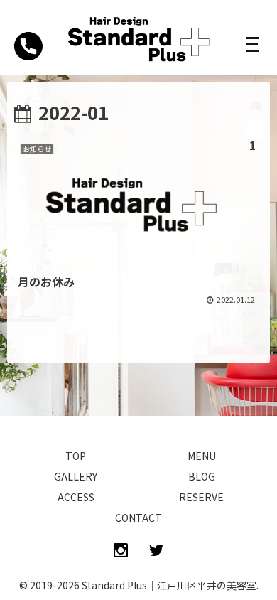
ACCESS (76, 497)
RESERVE (201, 497)
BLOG (201, 476)
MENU (202, 456)
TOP (75, 456)
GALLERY (75, 476)
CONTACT (138, 517)
